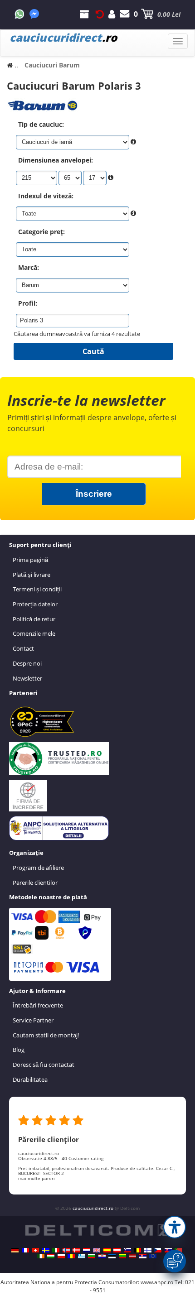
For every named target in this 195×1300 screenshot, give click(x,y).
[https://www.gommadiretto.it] (55, 1250)
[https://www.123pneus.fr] (25, 1250)
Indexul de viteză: (45, 196)
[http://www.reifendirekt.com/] (152, 1256)
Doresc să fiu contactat (43, 1064)
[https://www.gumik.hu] (50, 1256)
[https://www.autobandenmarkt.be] (137, 1250)
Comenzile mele (34, 633)
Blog (18, 1050)
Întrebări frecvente (38, 1005)
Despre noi (27, 663)
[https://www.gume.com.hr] (102, 1256)
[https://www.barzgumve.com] (91, 1256)
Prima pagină (30, 560)
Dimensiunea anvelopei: (55, 160)
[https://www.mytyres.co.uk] (96, 1250)
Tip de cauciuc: (41, 124)
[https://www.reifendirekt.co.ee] (112, 1256)
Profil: (27, 303)
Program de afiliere (38, 867)
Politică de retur (34, 619)
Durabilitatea (30, 1079)
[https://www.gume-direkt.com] (127, 1250)
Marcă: (28, 267)
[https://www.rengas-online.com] (147, 1250)
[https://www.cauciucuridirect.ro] (71, 1256)
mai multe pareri (36, 1178)
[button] (174, 1227)
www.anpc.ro (157, 1282)
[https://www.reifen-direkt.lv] (132, 1256)
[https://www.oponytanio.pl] (61, 1256)
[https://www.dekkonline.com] (66, 1250)
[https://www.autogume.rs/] (142, 1256)
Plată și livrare (31, 575)
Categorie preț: (41, 231)
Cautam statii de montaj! (46, 1035)
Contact (23, 648)
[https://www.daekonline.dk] (76, 1250)
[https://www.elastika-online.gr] (81, 1256)
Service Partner (33, 1020)
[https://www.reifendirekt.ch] (35, 1250)
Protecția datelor (35, 604)
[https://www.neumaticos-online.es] (107, 1250)
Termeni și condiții (37, 589)
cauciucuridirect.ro (93, 1208)
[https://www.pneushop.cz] (157, 1250)
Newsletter (27, 678)
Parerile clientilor (35, 882)
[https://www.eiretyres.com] (40, 1256)
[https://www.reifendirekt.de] (15, 1250)
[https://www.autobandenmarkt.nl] (86, 1250)
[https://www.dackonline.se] (45, 1250)
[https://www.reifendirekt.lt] (122, 1256)
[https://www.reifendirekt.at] (117, 1250)
